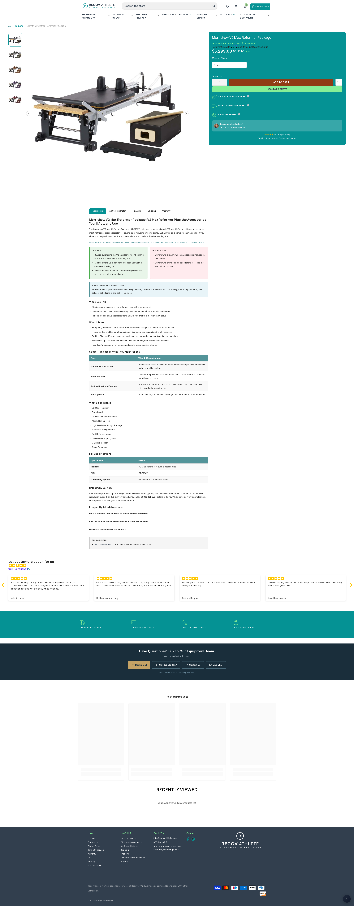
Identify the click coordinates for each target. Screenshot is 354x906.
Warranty (166, 211)
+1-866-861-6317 (240, 127)
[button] (28, 113)
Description (98, 211)
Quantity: (217, 76)
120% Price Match (117, 211)
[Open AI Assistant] (347, 899)
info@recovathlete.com (165, 838)
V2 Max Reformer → (104, 544)
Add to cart (281, 82)
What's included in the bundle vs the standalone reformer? (118, 513)
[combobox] (166, 5)
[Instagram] (192, 839)
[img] (178, 565)
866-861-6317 (160, 842)
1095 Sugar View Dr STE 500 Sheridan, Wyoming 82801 (167, 848)
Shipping (152, 211)
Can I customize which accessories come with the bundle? (118, 521)
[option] (107, 113)
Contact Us (194, 665)
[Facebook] (187, 839)
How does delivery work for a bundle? (108, 529)
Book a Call (141, 665)
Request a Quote (277, 89)
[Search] (169, 5)
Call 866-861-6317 (168, 665)
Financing (137, 211)
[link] (338, 82)
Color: (219, 58)
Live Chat (217, 665)
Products (19, 25)
